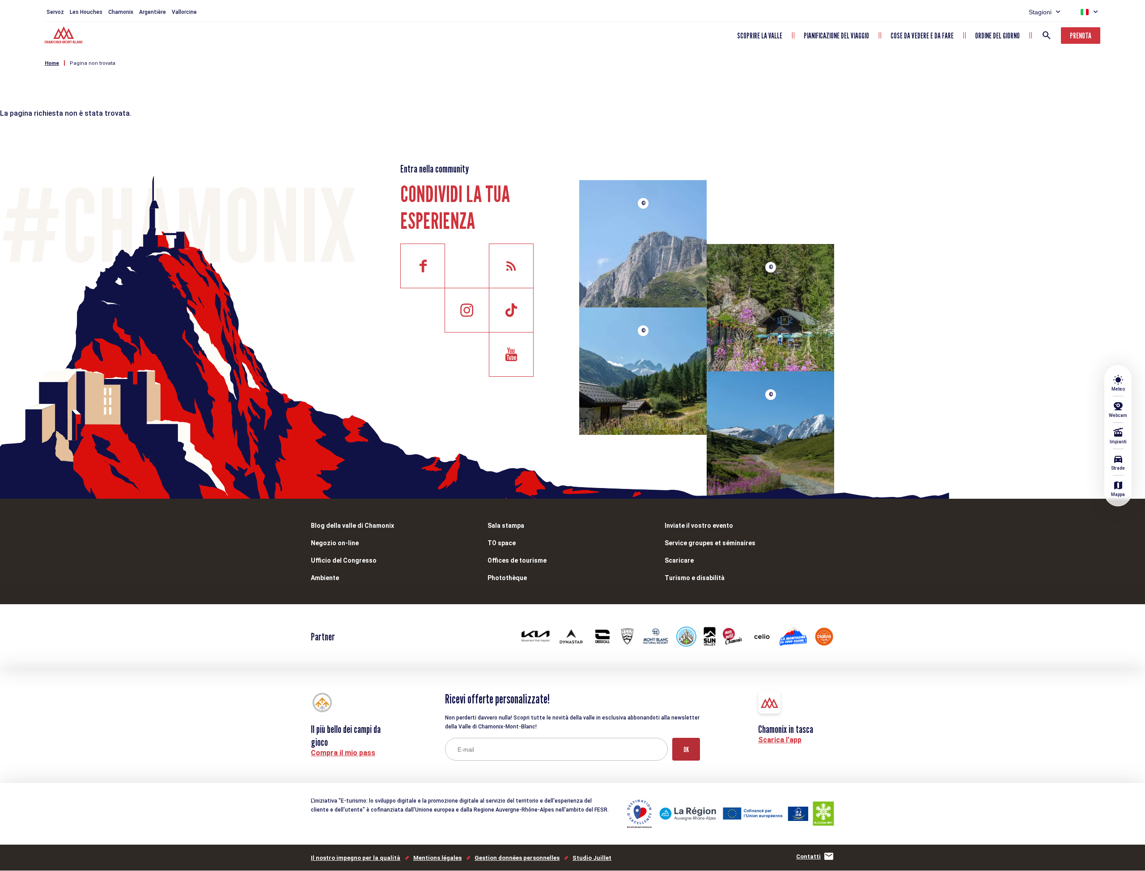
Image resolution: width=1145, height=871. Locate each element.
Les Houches (86, 12)
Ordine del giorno (997, 35)
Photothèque (507, 577)
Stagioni (1040, 12)
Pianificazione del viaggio (836, 35)
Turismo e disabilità (695, 577)
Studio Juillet (591, 857)
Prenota (1080, 35)
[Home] (65, 36)
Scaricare (679, 560)
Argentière (152, 12)
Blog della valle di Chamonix (352, 525)
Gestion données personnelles (517, 857)
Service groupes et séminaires (710, 543)
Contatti (808, 856)
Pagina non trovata (92, 63)
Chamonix (120, 12)
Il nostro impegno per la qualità (355, 857)
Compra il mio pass (343, 753)
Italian (1085, 12)
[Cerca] (1046, 35)
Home (52, 63)
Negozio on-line (335, 543)
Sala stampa (506, 525)
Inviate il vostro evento (699, 525)
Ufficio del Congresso (344, 560)
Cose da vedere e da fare (922, 35)
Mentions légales (437, 857)
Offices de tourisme (517, 560)
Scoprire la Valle (759, 35)
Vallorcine (184, 12)
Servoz (55, 12)
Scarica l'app (780, 740)
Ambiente (325, 577)
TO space (502, 543)
